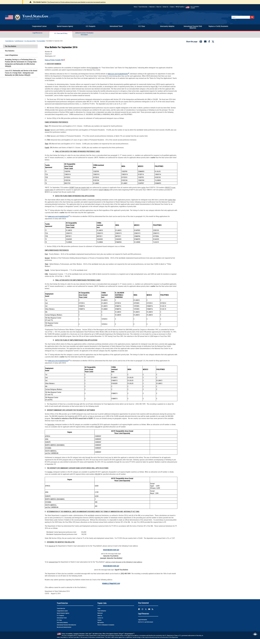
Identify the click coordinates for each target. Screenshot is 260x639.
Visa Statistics (9, 51)
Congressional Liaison (62, 611)
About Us (159, 7)
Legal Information (142, 619)
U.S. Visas (59, 620)
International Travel (62, 618)
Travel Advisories (142, 7)
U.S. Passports (60, 615)
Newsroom (152, 7)
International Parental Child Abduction (66, 625)
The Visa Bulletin (41, 40)
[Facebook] (209, 42)
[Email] (205, 42)
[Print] (201, 42)
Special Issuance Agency (63, 613)
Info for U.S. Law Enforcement (145, 622)
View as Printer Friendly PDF (54, 60)
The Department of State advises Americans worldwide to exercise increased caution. (76, 2)
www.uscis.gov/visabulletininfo (118, 74)
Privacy (63, 633)
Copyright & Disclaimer (79, 633)
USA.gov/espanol (129, 633)
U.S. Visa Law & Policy (60, 33)
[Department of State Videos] (149, 609)
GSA (90, 633)
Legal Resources (37, 33)
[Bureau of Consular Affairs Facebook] (139, 609)
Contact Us (165, 7)
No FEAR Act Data (97, 633)
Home (135, 7)
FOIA (87, 633)
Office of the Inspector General (110, 633)
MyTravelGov (180, 7)
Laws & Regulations (11, 55)
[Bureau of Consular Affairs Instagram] (142, 609)
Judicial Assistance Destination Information (84, 33)
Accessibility (69, 633)
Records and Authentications (64, 627)
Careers (172, 7)
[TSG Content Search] (252, 17)
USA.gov (121, 633)
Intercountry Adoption (62, 622)
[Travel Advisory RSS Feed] (152, 609)
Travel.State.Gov (9, 40)
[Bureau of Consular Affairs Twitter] (146, 609)
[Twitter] (213, 41)
